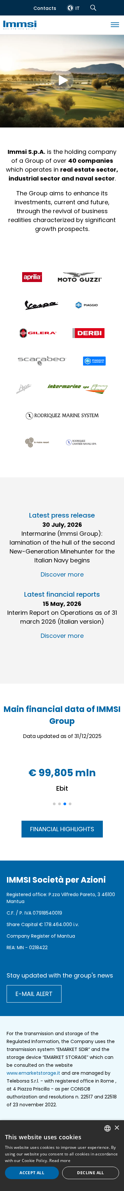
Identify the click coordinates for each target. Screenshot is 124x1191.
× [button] (116, 1127)
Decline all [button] (90, 1173)
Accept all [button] (32, 1173)
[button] (54, 804)
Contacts (44, 8)
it (77, 8)
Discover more (62, 574)
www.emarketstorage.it (33, 1073)
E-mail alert (34, 994)
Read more (59, 1160)
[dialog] (62, 1155)
